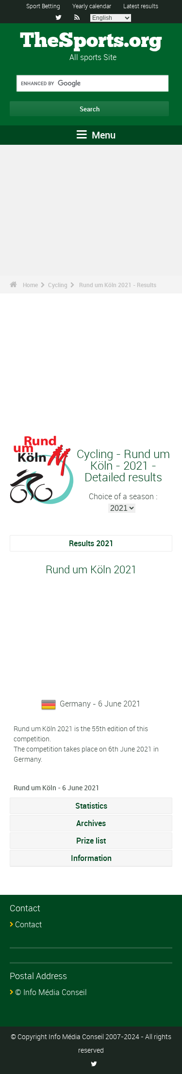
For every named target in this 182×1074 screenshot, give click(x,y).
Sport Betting (43, 6)
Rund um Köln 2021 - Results (117, 285)
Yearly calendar (91, 6)
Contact (28, 924)
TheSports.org (91, 41)
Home (30, 285)
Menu (102, 134)
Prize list (91, 840)
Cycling (57, 285)
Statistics (91, 805)
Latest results (140, 6)
